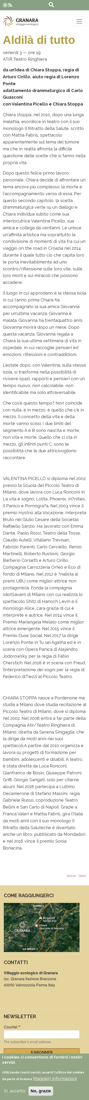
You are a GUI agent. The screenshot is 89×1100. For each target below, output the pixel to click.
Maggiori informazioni (55, 1078)
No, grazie (41, 1091)
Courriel (10, 1027)
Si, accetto (14, 1090)
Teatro (82, 875)
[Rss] (10, 5)
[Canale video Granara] (5, 5)
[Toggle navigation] (79, 21)
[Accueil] (21, 21)
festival (71, 875)
